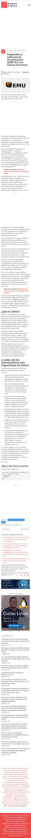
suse (16, 774)
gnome (13, 768)
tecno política (6, 786)
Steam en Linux (22, 798)
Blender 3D (12, 792)
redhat (13, 770)
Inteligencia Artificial (19, 796)
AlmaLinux (4, 792)
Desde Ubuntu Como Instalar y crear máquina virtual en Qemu (16, 291)
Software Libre (16, 786)
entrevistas (23, 776)
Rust (12, 790)
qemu (3, 522)
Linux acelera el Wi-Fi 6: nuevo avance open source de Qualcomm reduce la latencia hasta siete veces (16, 539)
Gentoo (27, 802)
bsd (9, 778)
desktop (14, 778)
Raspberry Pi (8, 804)
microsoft (7, 774)
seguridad (24, 770)
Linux (5, 788)
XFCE (28, 792)
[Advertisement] (15, 25)
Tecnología (25, 786)
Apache (19, 768)
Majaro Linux (19, 802)
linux (11, 50)
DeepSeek (22, 806)
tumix (4, 784)
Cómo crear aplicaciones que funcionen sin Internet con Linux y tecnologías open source (16, 560)
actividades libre (23, 778)
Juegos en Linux (8, 800)
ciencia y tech (23, 782)
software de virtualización (16, 520)
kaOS (19, 792)
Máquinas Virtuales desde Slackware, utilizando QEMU (16, 171)
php (20, 774)
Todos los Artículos (15, 835)
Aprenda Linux (10, 794)
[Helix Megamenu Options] (29, 5)
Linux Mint (11, 788)
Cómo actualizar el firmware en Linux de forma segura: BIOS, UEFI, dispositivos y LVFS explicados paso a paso (15, 546)
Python (16, 772)
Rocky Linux (6, 768)
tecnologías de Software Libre (15, 780)
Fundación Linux (20, 790)
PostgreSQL (8, 796)
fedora (4, 778)
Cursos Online (20, 794)
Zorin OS (21, 800)
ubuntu (15, 782)
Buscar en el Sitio (8, 833)
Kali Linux (19, 788)
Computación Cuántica (20, 804)
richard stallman (13, 776)
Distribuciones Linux (9, 798)
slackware (10, 784)
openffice (18, 784)
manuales (23, 772)
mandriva (6, 770)
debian (25, 768)
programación (8, 772)
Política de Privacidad (21, 833)
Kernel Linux (10, 802)
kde (12, 774)
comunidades (7, 782)
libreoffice (25, 784)
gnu (18, 770)
